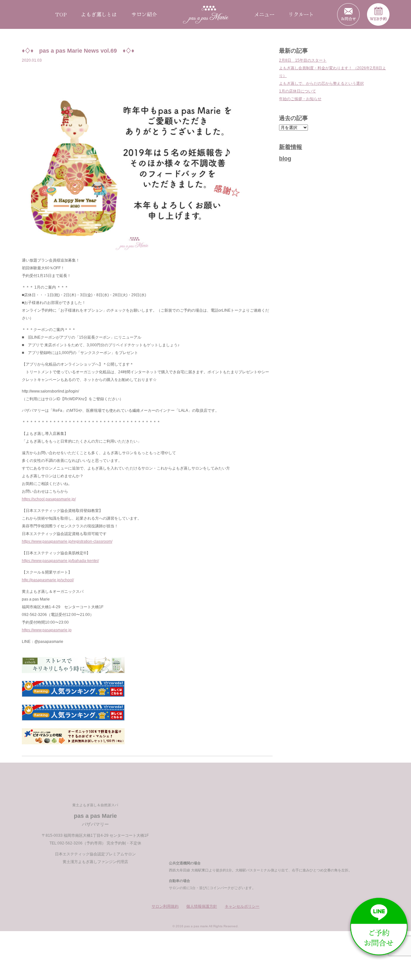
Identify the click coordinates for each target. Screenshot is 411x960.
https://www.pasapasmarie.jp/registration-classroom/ (67, 541)
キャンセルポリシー (242, 906)
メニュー (264, 14)
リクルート (301, 14)
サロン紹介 (144, 14)
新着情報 (290, 147)
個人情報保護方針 (201, 906)
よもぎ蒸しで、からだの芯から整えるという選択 (321, 83)
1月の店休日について (297, 91)
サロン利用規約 (165, 906)
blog (285, 158)
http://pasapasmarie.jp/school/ (48, 580)
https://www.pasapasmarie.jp (47, 630)
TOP (61, 14)
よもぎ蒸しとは (99, 14)
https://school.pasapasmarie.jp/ (49, 499)
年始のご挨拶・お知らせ (300, 99)
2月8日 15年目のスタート (303, 60)
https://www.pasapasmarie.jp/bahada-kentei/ (60, 560)
